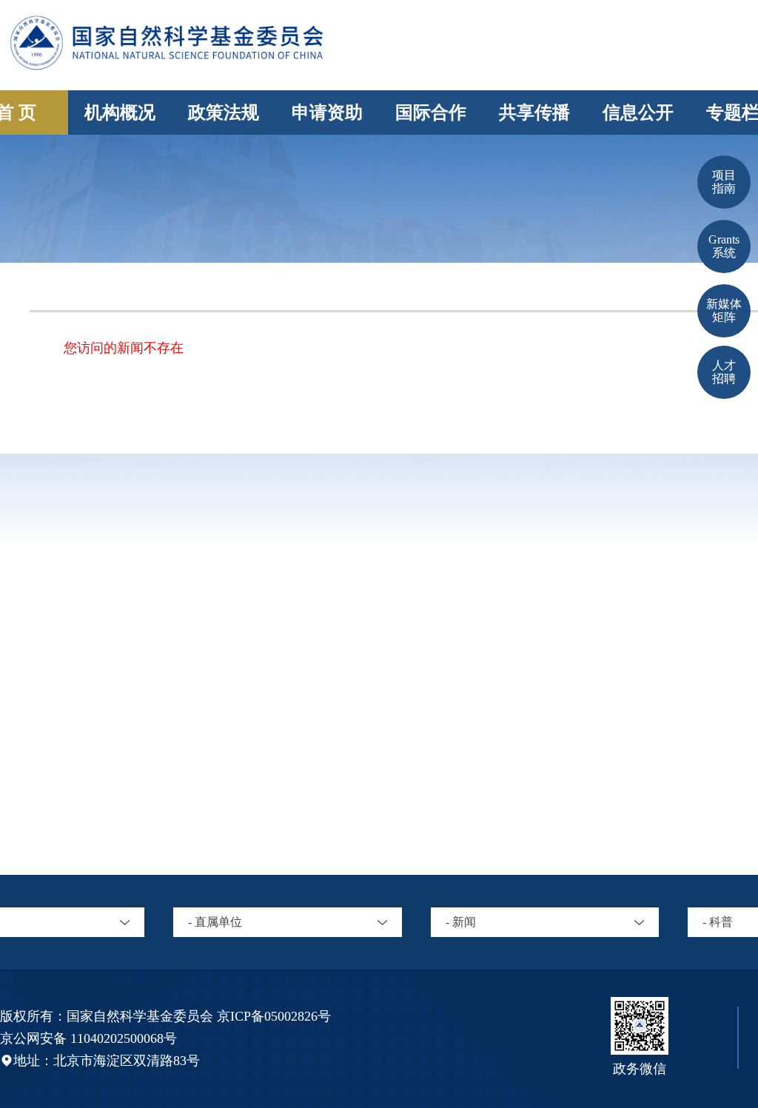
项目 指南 (724, 182)
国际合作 (430, 112)
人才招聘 (724, 372)
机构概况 (119, 112)
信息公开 (638, 112)
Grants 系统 (723, 246)
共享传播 (534, 112)
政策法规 (223, 112)
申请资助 (327, 112)
